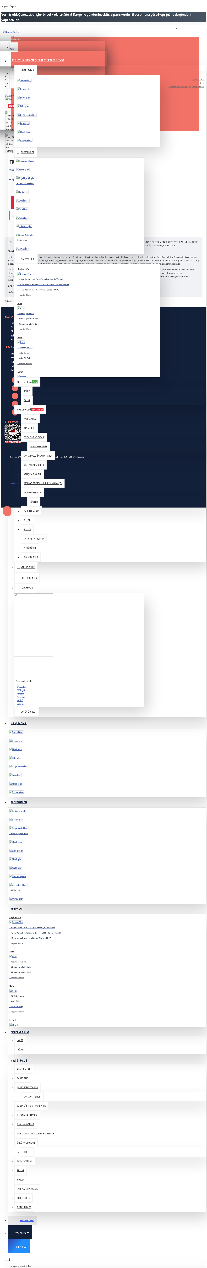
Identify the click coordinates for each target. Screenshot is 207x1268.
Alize (19, 303)
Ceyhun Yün (23, 269)
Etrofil (20, 371)
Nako (19, 337)
